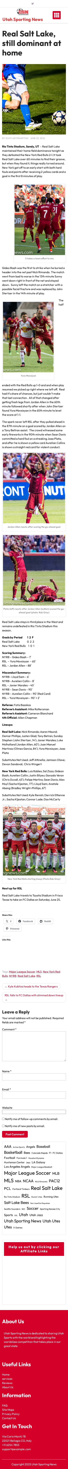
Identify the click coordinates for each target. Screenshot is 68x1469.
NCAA (28, 1180)
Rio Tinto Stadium (12, 1196)
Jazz (28, 1162)
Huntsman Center (14, 1162)
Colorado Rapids (40, 1152)
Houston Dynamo (36, 1158)
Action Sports (19, 1147)
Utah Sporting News (22, 19)
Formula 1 (22, 1158)
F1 (50, 1152)
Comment (9, 1029)
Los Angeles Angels (17, 1167)
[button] (34, 488)
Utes (8, 1227)
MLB (55, 1173)
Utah (23, 1214)
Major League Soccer (22, 971)
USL (16, 1215)
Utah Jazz (36, 1215)
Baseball (43, 1146)
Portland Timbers (20, 1189)
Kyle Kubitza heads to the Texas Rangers (33, 986)
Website (7, 1107)
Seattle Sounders (12, 1209)
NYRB (12, 976)
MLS (39, 971)
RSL (38, 976)
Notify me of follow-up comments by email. (31, 1119)
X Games (17, 1227)
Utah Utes (51, 1220)
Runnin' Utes (36, 1197)
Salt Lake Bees (16, 1202)
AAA (8, 1146)
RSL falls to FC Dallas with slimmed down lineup (34, 995)
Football (9, 1158)
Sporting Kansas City (50, 1208)
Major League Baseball (41, 1167)
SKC (23, 1209)
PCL (7, 1188)
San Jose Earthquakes (40, 1203)
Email (6, 1089)
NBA (18, 1181)
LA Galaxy (38, 1162)
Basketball (13, 1152)
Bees (27, 1153)
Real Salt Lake (26, 976)
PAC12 (54, 1180)
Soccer (33, 1208)
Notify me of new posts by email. (25, 1126)
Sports (8, 1215)
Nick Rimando (41, 1181)
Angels (30, 1146)
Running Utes (51, 1196)
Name (7, 1071)
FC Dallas (58, 1152)
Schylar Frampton (17, 138)
